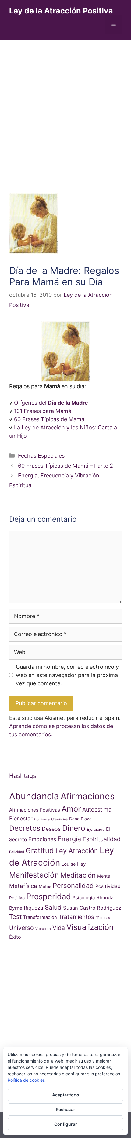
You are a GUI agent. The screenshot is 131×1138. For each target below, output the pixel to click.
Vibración (43, 928)
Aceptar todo (65, 1094)
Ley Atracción (76, 851)
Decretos (24, 828)
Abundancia (34, 796)
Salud (53, 907)
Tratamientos (76, 916)
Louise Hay (74, 864)
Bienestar (21, 818)
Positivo (17, 897)
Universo (21, 927)
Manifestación (34, 874)
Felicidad (16, 852)
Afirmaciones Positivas (34, 810)
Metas (45, 886)
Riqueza (33, 907)
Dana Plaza (80, 818)
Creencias (59, 819)
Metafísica (23, 885)
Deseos (51, 829)
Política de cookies (26, 1080)
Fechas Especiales (41, 455)
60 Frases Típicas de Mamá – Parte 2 (65, 465)
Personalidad (73, 885)
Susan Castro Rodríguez (92, 908)
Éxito (15, 937)
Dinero (73, 828)
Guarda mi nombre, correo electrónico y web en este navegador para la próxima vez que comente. (67, 675)
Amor (71, 808)
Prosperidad (48, 896)
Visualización (90, 927)
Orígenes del (51, 403)
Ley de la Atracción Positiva (61, 10)
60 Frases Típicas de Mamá (49, 419)
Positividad (108, 886)
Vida (58, 927)
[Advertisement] (65, 108)
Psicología (84, 897)
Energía (69, 839)
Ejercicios (95, 829)
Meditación (78, 875)
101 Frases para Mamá (42, 411)
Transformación (40, 917)
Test (15, 916)
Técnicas (103, 917)
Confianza (42, 819)
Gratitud (40, 850)
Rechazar (65, 1109)
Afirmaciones (88, 796)
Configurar (65, 1124)
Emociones (42, 839)
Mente (103, 875)
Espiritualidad (102, 839)
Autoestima (97, 809)
